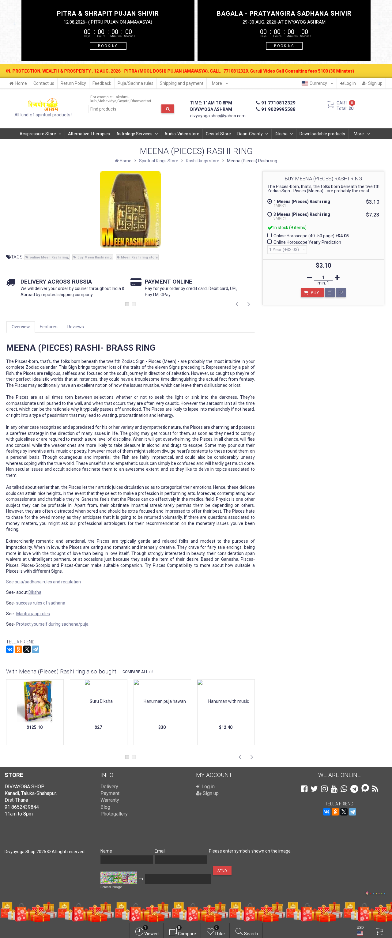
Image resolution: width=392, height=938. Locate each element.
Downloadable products (322, 133)
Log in (350, 83)
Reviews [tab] (75, 327)
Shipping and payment (181, 83)
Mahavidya (107, 101)
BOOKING (108, 45)
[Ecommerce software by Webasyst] (377, 892)
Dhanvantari (140, 101)
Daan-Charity (250, 133)
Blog (105, 807)
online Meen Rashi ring (49, 257)
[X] (27, 649)
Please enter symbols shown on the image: (250, 851)
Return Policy (73, 83)
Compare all (135, 671)
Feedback (101, 83)
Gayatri (123, 101)
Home (21, 83)
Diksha (281, 133)
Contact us (43, 83)
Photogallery (114, 814)
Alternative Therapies (89, 133)
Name (106, 851)
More (217, 83)
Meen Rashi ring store (139, 257)
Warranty (109, 800)
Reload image (111, 887)
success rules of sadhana (40, 603)
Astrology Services (134, 133)
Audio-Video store (181, 133)
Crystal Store (218, 133)
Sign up (375, 83)
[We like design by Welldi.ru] (367, 894)
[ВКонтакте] (9, 649)
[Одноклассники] (18, 649)
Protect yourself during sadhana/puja (52, 624)
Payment (109, 793)
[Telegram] (35, 649)
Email (160, 851)
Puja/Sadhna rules (135, 83)
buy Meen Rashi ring (94, 257)
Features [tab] (49, 327)
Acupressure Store (38, 133)
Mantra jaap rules (33, 613)
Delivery (109, 786)
